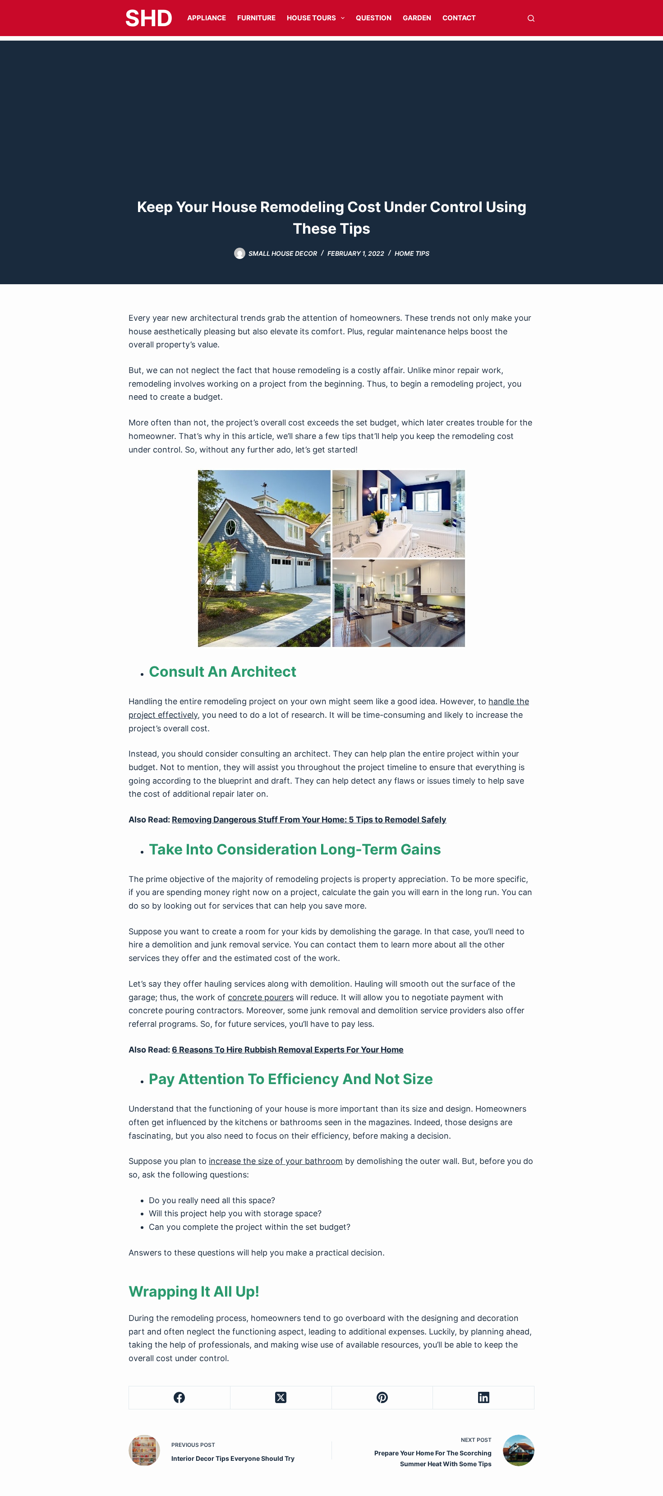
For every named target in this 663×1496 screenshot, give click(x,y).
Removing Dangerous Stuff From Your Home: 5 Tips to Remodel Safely (309, 819)
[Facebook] (179, 1397)
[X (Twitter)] (281, 1397)
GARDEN (417, 18)
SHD (149, 18)
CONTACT (459, 18)
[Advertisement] (331, 104)
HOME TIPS (412, 253)
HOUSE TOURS (311, 18)
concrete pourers (261, 997)
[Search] (531, 18)
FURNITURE (256, 18)
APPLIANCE (206, 18)
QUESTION (373, 18)
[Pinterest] (382, 1397)
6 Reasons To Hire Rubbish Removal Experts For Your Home (288, 1049)
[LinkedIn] (483, 1397)
